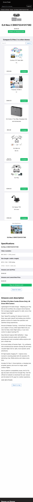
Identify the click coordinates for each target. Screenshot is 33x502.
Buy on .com (16, 285)
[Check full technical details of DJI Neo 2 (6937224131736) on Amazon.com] (16, 228)
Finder (11, 9)
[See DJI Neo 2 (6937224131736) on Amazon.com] (16, 17)
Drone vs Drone (5, 9)
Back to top (16, 385)
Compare (24, 71)
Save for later (16, 289)
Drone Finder (7, 2)
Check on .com (16, 31)
